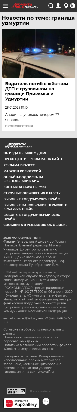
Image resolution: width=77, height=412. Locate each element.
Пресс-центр (14, 159)
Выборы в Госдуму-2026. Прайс (31, 199)
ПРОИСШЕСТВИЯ (19, 126)
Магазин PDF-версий (22, 171)
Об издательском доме (25, 153)
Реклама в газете (19, 165)
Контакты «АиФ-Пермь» (24, 187)
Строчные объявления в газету (32, 193)
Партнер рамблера (40, 391)
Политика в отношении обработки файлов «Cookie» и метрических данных (37, 347)
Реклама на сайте (46, 159)
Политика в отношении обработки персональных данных (31, 339)
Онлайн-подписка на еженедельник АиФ (23, 179)
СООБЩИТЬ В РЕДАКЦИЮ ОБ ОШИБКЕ (35, 225)
